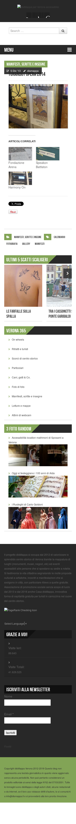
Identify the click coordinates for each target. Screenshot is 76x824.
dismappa (33, 70)
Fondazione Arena (16, 165)
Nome (8, 696)
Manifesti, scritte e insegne (26, 64)
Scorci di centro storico (25, 358)
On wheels (18, 339)
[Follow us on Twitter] (35, 15)
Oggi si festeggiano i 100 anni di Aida (33, 473)
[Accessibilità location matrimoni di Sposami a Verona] (38, 455)
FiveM (7, 746)
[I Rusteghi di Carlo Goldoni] (38, 517)
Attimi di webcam (21, 415)
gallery (26, 244)
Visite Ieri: (15, 648)
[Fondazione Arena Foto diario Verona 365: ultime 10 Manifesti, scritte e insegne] (20, 154)
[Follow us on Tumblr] (47, 15)
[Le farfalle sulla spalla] (23, 286)
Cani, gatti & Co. (21, 377)
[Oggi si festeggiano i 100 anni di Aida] (38, 486)
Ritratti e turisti (20, 349)
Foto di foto (18, 386)
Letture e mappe (21, 405)
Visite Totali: (16, 667)
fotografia (12, 244)
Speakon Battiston (42, 165)
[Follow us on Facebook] (29, 15)
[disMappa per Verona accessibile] (38, 6)
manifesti (40, 244)
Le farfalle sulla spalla (18, 314)
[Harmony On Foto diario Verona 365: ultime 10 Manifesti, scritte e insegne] (20, 178)
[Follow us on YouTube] (41, 15)
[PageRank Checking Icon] (20, 609)
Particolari (17, 368)
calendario (59, 237)
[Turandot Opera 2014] (38, 106)
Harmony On (17, 187)
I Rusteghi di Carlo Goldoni (27, 504)
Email (9, 714)
